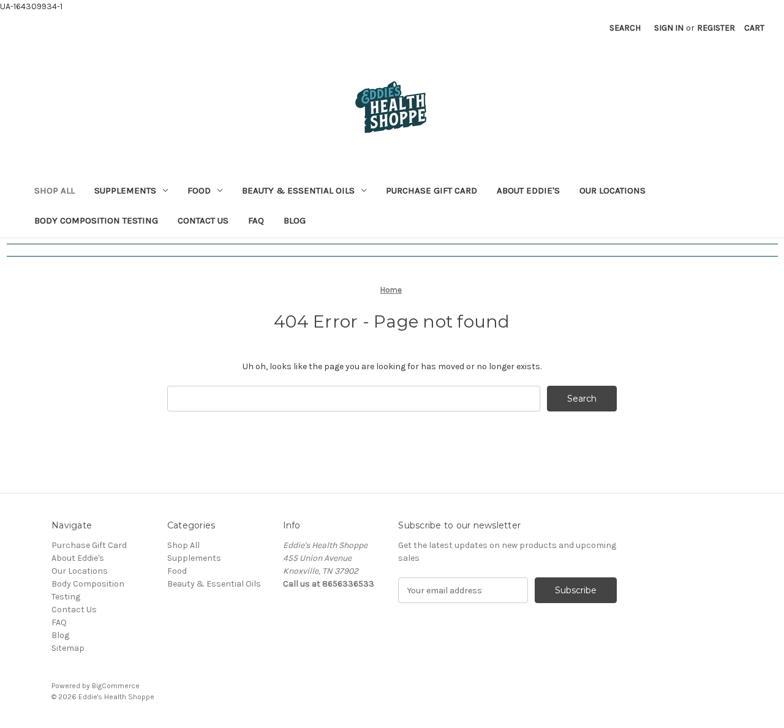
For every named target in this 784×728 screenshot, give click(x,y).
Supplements (125, 190)
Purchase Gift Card (431, 190)
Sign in (669, 28)
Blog (295, 220)
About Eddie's (528, 190)
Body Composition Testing (96, 220)
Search (625, 28)
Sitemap (68, 648)
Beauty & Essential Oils (298, 190)
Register (716, 28)
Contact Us (203, 220)
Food (199, 190)
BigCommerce (116, 685)
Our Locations (612, 190)
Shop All (54, 190)
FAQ (256, 220)
